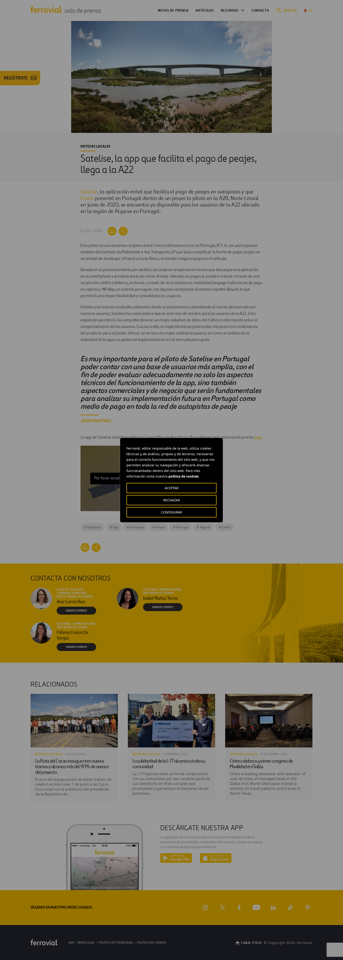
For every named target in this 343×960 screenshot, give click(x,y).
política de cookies (183, 476)
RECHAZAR (171, 500)
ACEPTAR (171, 488)
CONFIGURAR (171, 512)
